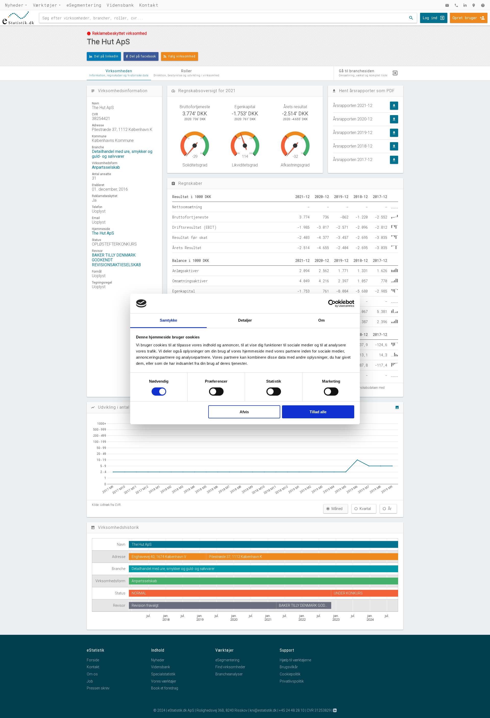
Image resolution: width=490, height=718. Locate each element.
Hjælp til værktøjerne (295, 660)
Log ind (430, 17)
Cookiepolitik (290, 674)
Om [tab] (321, 320)
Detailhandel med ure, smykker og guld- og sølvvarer (122, 154)
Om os (92, 674)
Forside (93, 660)
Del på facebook (143, 56)
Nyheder (14, 5)
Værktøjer (45, 5)
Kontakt (148, 5)
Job (90, 681)
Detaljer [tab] (245, 320)
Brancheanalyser (229, 674)
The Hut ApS (103, 233)
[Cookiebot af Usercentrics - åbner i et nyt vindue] (332, 303)
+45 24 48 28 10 (291, 710)
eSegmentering (84, 5)
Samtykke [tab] (168, 320)
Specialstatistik (163, 674)
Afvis (244, 412)
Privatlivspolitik (292, 681)
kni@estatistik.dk (263, 710)
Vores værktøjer (163, 681)
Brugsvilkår (289, 667)
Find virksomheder (230, 667)
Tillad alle (318, 412)
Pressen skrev (98, 688)
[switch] (216, 391)
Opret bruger (464, 17)
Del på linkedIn (106, 56)
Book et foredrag (164, 688)
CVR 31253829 (319, 710)
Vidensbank (120, 5)
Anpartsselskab (106, 167)
